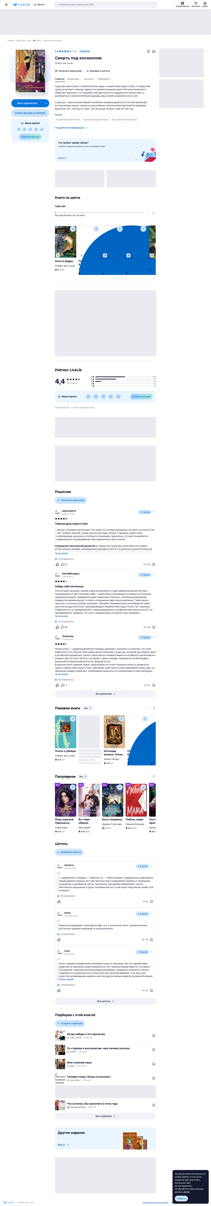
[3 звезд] (30, 129)
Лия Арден (85, 827)
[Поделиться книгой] (153, 51)
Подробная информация (69, 127)
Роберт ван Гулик (64, 63)
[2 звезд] (24, 129)
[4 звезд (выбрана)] (68, 51)
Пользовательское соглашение (155, 1202)
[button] (30, 71)
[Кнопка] (147, 213)
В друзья (146, 512)
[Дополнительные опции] (46, 103)
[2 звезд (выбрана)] (62, 51)
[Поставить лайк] (57, 564)
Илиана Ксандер (135, 824)
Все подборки (104, 1116)
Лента (40, 4)
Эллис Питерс (111, 759)
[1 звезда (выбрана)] (60, 51)
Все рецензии (104, 693)
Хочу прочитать (27, 103)
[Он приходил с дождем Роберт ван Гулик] (136, 241)
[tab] (60, 79)
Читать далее (61, 553)
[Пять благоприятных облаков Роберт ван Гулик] (89, 241)
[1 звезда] (19, 129)
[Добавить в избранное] (148, 51)
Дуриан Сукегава (112, 824)
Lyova (67, 912)
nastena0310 (69, 510)
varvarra (69, 865)
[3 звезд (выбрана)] (65, 51)
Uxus (67, 950)
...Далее (186, 1192)
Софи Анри (61, 827)
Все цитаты (103, 1001)
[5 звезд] (41, 129)
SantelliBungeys (70, 573)
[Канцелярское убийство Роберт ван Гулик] (112, 241)
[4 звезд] (36, 129)
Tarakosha (67, 636)
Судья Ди (60, 206)
